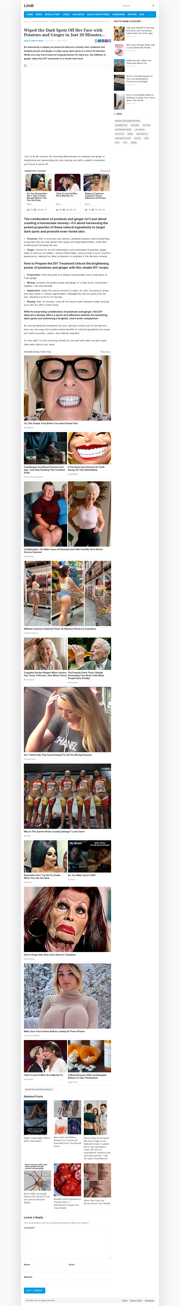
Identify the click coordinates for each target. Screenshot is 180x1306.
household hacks (123, 130)
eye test (146, 125)
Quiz (141, 14)
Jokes (66, 14)
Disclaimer (149, 1300)
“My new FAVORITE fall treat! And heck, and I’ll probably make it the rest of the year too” (140, 30)
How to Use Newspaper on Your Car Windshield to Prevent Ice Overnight (139, 79)
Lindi (29, 5)
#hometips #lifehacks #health (38, 1089)
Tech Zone (50, 41)
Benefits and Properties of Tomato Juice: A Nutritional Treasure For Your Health (67, 1203)
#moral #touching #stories (127, 121)
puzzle (137, 138)
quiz (146, 138)
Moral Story (52, 14)
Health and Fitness (98, 14)
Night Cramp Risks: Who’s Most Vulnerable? (37, 1139)
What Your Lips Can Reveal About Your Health (97, 1202)
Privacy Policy (136, 1300)
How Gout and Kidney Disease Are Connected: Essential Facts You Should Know (67, 1141)
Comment (29, 1228)
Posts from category (127, 21)
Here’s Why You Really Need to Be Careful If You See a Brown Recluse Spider (37, 1198)
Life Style (119, 134)
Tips (125, 143)
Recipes (132, 14)
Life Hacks (78, 14)
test (117, 143)
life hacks (139, 130)
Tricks (133, 143)
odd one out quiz (123, 138)
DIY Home (135, 125)
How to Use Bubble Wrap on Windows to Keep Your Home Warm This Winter (140, 98)
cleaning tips (121, 125)
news (130, 134)
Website (28, 1277)
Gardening (118, 14)
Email (71, 1264)
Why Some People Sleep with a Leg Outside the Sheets (140, 46)
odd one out (142, 134)
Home (30, 14)
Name (27, 1264)
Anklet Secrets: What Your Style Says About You (139, 62)
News (39, 14)
